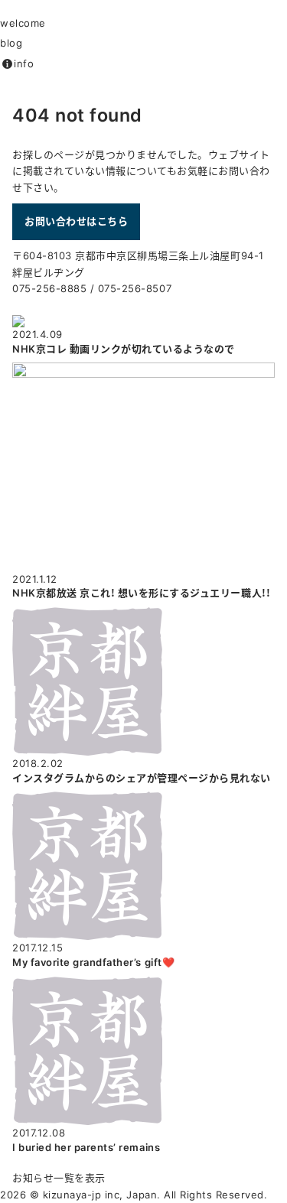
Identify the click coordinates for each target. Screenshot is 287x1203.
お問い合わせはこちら (76, 221)
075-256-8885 (49, 288)
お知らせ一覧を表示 (59, 1178)
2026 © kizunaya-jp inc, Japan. (80, 1194)
